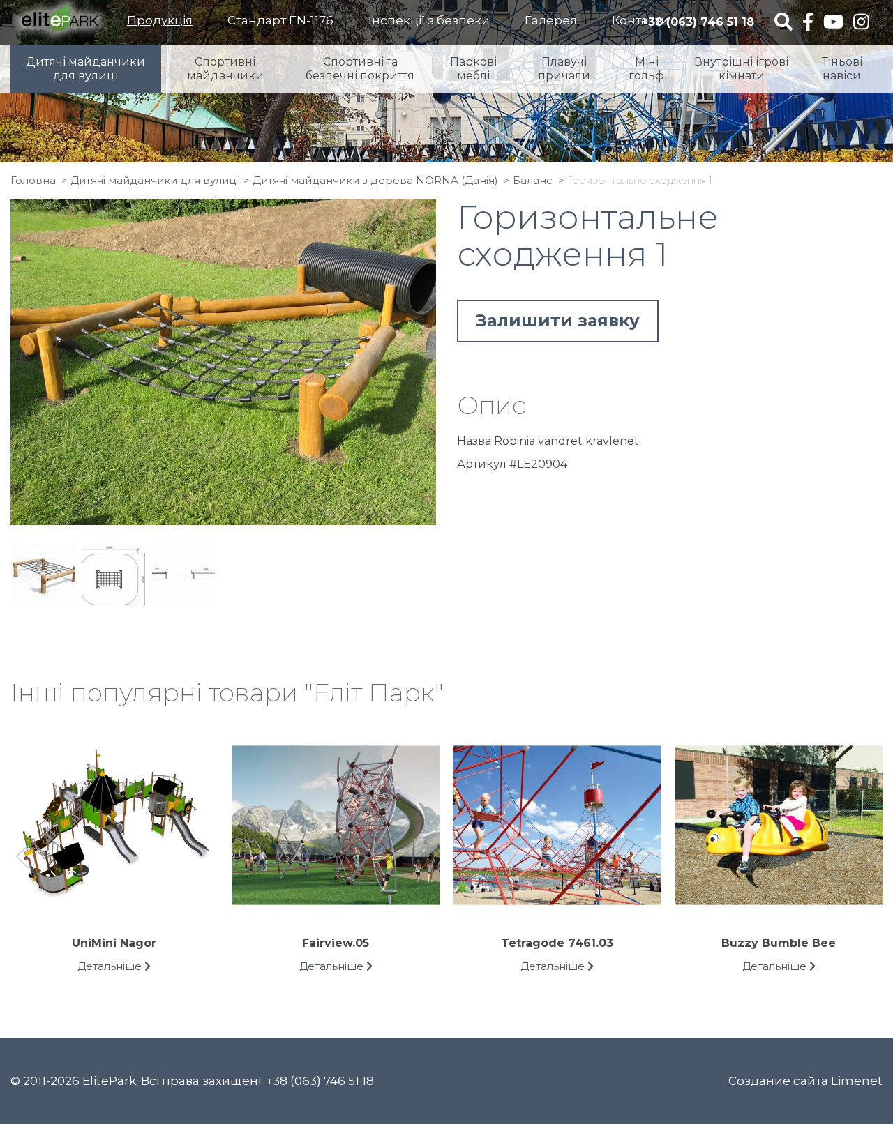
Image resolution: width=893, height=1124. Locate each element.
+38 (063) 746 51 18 (697, 22)
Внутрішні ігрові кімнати (741, 68)
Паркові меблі (473, 68)
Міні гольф (646, 68)
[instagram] (861, 23)
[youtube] (833, 23)
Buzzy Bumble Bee (778, 943)
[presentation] (22, 858)
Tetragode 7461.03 (557, 943)
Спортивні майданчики (225, 68)
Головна (33, 180)
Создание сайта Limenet (805, 1081)
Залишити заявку (558, 320)
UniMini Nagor (114, 943)
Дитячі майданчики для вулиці (85, 68)
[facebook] (807, 23)
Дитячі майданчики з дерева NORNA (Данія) (375, 180)
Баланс (533, 180)
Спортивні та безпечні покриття (360, 68)
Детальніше (110, 966)
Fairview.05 (335, 943)
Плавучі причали (564, 68)
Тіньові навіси (842, 68)
